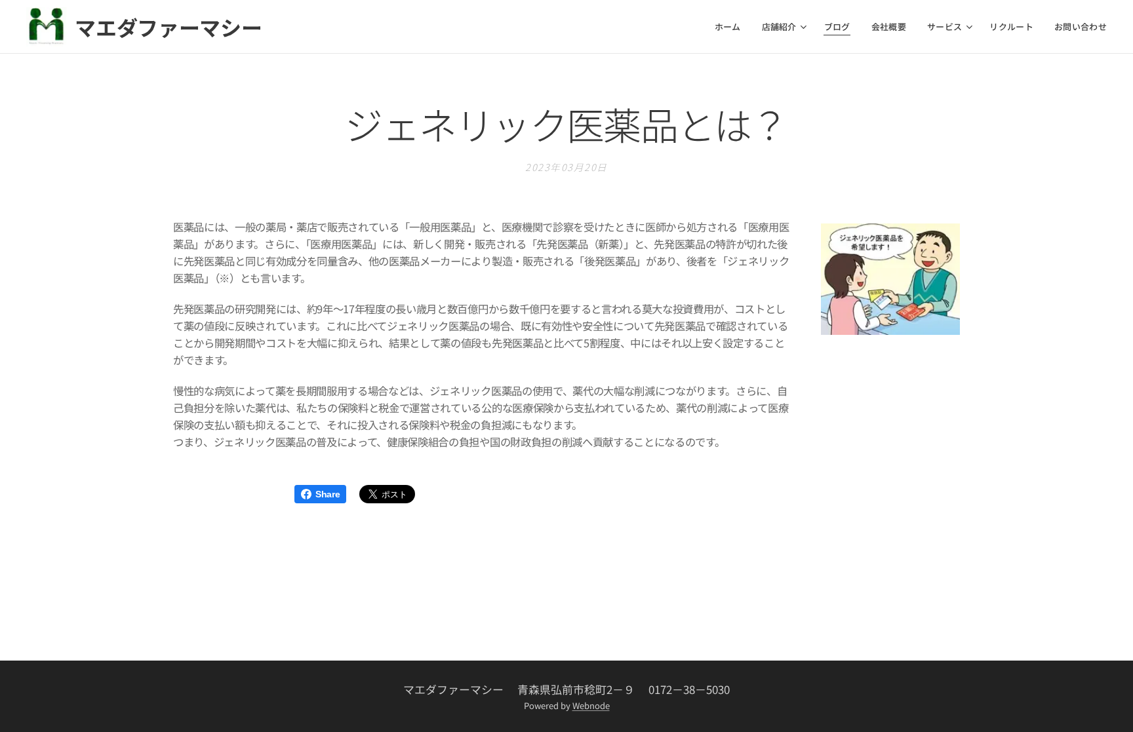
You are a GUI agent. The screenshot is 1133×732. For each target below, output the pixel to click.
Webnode (591, 705)
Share (327, 494)
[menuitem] (731, 26)
